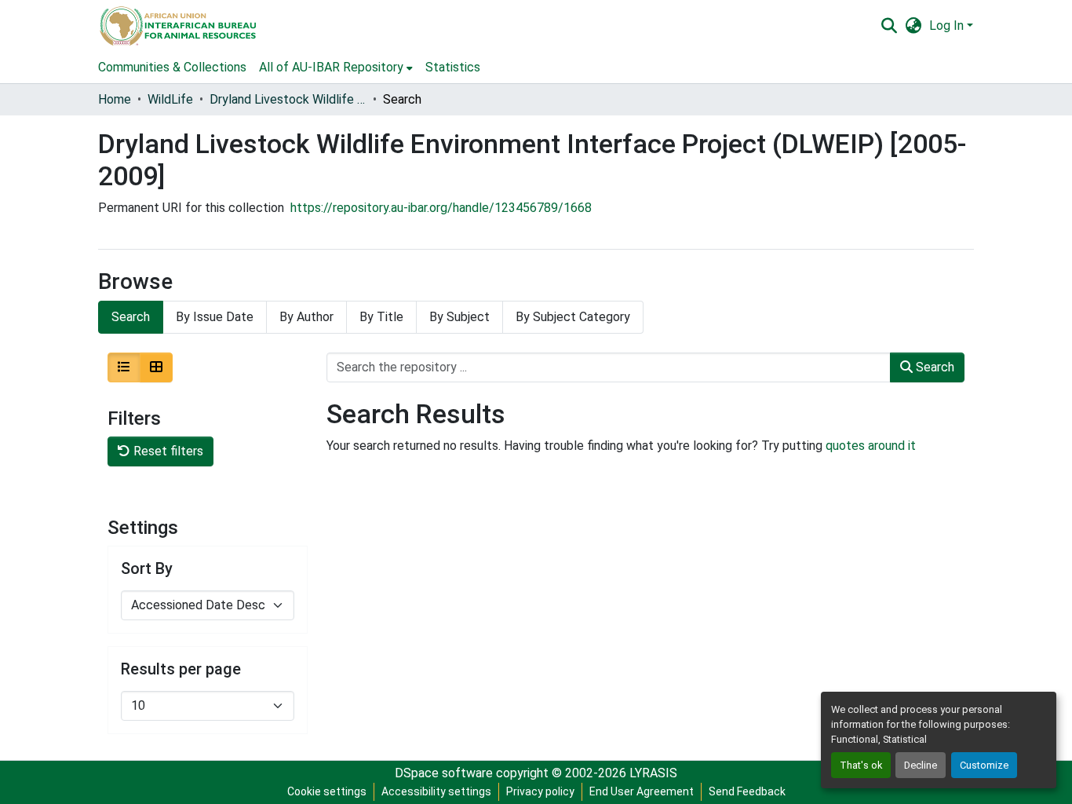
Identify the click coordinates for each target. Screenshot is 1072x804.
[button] (177, 26)
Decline (920, 765)
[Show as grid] (156, 367)
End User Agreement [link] (641, 791)
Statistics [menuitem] (452, 67)
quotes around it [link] (871, 445)
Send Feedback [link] (747, 791)
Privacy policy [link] (540, 791)
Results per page (181, 669)
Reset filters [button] (166, 451)
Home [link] (114, 99)
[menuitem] (336, 67)
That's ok (861, 765)
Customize (984, 765)
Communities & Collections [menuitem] (172, 67)
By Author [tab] (306, 316)
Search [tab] (130, 316)
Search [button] (933, 367)
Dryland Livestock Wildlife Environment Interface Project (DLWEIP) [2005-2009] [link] (288, 99)
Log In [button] (948, 25)
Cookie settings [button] (326, 791)
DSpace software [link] (444, 773)
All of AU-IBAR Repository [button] (331, 67)
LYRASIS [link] (653, 773)
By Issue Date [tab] (214, 316)
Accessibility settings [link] (436, 791)
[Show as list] (124, 367)
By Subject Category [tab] (573, 316)
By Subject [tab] (459, 316)
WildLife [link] (170, 99)
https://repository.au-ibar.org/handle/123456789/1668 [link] (441, 207)
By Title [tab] (381, 316)
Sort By (147, 568)
